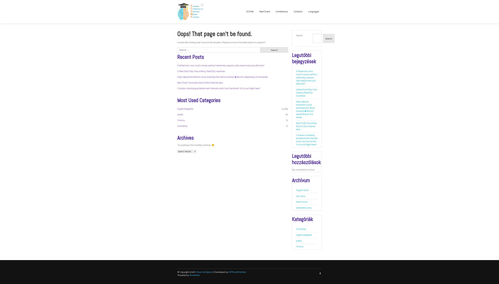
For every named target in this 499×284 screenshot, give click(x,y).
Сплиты (181, 120)
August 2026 (302, 190)
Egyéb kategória (185, 109)
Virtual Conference (204, 272)
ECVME (250, 11)
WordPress (194, 275)
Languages (313, 11)
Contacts (298, 11)
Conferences (282, 11)
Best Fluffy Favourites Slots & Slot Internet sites (200, 82)
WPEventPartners (237, 272)
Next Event (264, 11)
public (180, 114)
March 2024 (301, 202)
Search (299, 35)
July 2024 (300, 196)
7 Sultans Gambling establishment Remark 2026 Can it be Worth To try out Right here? (218, 88)
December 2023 (303, 208)
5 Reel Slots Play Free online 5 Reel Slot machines (201, 71)
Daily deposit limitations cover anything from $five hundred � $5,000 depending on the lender (222, 77)
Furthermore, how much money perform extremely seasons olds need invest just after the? (220, 65)
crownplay (182, 126)
